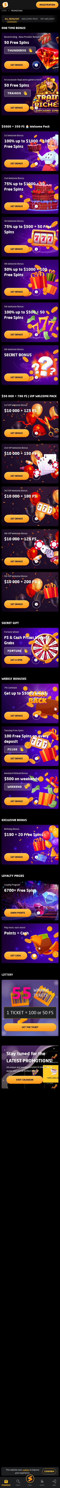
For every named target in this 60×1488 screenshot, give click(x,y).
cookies (25, 1470)
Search (18, 1485)
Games (42, 1485)
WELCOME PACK (30, 18)
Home (4, 11)
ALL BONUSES (12, 18)
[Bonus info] (36, 65)
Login (54, 1485)
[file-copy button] (30, 50)
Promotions (6, 1485)
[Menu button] (30, 1479)
